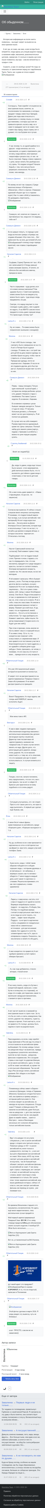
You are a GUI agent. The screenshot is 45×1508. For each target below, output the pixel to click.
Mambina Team (7, 1487)
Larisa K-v (12, 321)
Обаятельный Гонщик (14, 661)
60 (20, 1449)
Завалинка (7, 1402)
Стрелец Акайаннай (19, 443)
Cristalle (9, 100)
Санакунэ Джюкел (13, 178)
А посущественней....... (28, 1430)
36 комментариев (10, 94)
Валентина (35, 84)
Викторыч (11, 723)
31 (20, 1477)
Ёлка (8, 816)
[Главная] (2, 33)
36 (20, 1424)
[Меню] (5, 11)
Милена (12, 336)
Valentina (9, 1033)
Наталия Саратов (14, 254)
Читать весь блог (12, 1379)
